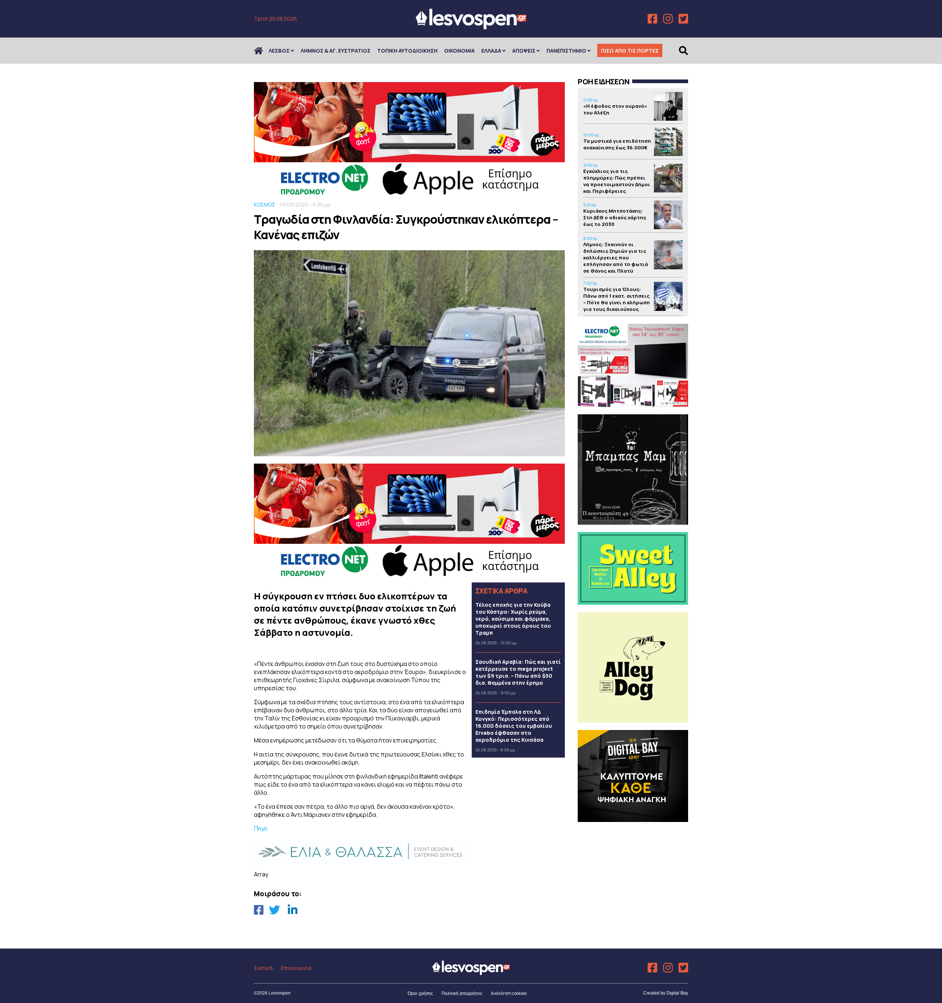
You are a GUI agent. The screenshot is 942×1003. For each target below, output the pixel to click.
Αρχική (263, 50)
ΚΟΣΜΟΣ (264, 204)
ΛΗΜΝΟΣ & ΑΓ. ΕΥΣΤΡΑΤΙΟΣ (336, 50)
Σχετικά (263, 967)
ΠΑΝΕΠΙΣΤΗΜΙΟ (566, 50)
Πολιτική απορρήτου (462, 993)
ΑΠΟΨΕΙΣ (523, 50)
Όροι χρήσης (420, 993)
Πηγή (261, 829)
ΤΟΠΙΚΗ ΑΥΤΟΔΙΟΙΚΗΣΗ (407, 50)
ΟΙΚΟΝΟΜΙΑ (459, 50)
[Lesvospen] (471, 27)
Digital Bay (677, 993)
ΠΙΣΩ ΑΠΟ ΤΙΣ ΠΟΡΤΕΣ (630, 50)
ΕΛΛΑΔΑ (491, 50)
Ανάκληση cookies (509, 993)
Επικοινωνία (296, 967)
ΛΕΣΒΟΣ (279, 50)
